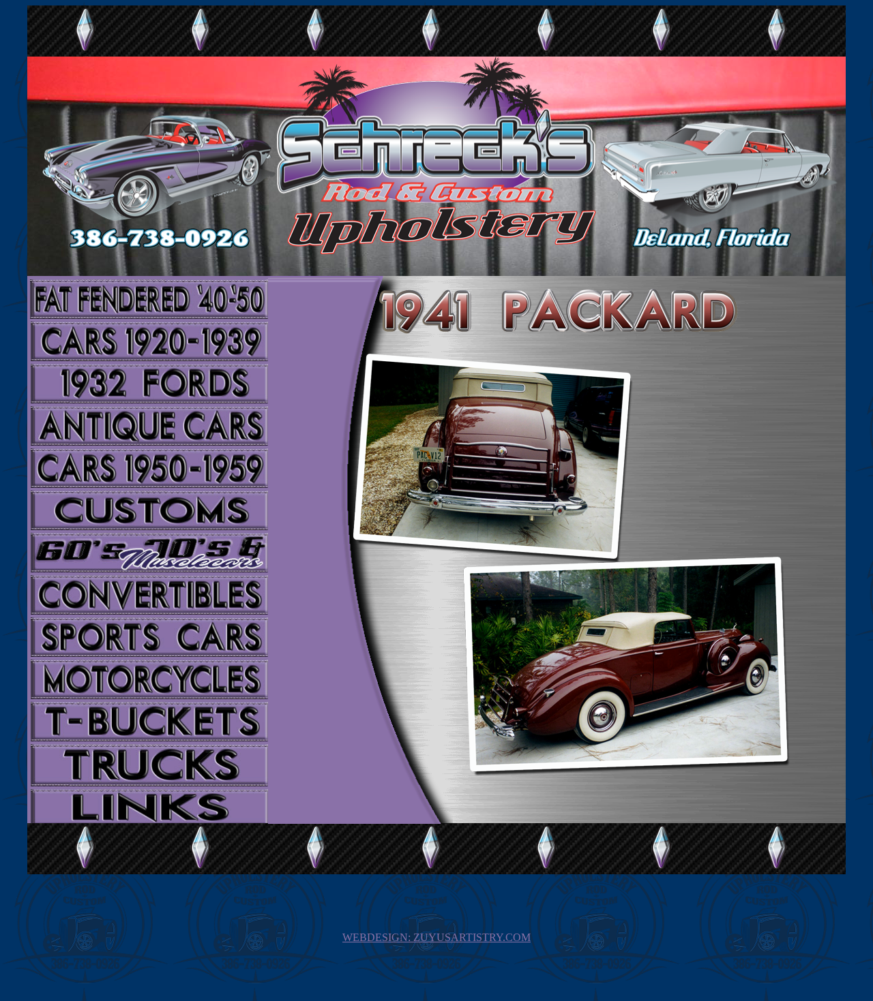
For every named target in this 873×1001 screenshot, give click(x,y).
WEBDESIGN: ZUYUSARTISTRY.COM (436, 937)
